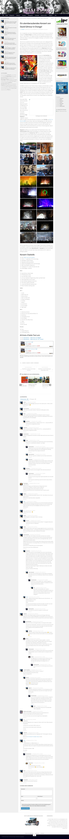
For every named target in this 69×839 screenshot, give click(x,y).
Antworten (24, 406)
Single (3, 88)
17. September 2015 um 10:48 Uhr (36, 421)
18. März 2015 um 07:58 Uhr (31, 402)
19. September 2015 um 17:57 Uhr (41, 587)
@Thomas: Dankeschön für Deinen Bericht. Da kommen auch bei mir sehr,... (10, 58)
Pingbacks (33, 399)
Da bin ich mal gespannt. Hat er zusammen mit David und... (9, 53)
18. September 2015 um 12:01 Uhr (34, 597)
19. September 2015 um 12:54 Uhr (42, 706)
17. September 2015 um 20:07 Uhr (35, 520)
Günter (27, 597)
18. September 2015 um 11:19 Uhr (45, 664)
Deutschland (4, 78)
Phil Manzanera (36, 362)
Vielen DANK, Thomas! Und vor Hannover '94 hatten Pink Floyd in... (10, 64)
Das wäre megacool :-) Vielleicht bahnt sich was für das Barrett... (9, 48)
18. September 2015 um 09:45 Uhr (33, 613)
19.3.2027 (59, 105)
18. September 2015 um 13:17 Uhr (40, 608)
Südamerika (3, 89)
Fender (15, 79)
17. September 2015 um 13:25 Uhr (40, 446)
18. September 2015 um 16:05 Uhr (37, 711)
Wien (10, 89)
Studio (15, 88)
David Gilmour (23, 18)
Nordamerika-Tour (5, 84)
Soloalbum (5, 88)
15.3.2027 (59, 102)
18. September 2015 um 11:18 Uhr (40, 656)
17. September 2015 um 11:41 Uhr (35, 433)
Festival (2, 81)
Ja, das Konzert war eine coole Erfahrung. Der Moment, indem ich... (10, 43)
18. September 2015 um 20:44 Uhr (43, 695)
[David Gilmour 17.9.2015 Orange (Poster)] (45, 147)
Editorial (18, 15)
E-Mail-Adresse (40, 796)
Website (22, 800)
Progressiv (14, 85)
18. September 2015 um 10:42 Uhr (37, 621)
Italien (6, 82)
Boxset (9, 75)
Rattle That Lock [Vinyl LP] (30, 349)
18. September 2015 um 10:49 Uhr (34, 638)
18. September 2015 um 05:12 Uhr (36, 550)
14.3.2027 (59, 101)
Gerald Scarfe (7, 81)
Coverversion (14, 76)
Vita (55, 15)
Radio (5, 86)
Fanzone (24, 15)
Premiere (11, 85)
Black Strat (24, 362)
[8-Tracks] (62, 57)
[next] (50, 385)
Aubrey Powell (3, 75)
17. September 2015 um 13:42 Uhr (40, 454)
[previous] (20, 385)
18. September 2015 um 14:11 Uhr (38, 631)
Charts (2, 76)
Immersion (3, 82)
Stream (12, 88)
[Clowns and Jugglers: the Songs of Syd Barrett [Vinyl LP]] (62, 65)
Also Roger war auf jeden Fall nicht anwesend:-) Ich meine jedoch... (10, 68)
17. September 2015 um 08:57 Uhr (35, 408)
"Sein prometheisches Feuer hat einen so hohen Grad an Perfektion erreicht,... (10, 33)
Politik (2, 85)
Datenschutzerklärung (29, 833)
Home (6, 15)
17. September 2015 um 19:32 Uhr (32, 526)
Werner (23, 29)
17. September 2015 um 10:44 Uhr (33, 427)
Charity (15, 75)
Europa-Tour (28, 362)
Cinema (4, 76)
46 (52, 18)
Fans (13, 79)
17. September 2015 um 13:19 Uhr (34, 440)
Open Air (11, 84)
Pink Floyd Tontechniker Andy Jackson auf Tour (48, 385)
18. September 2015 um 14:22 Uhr (36, 669)
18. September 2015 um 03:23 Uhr (35, 534)
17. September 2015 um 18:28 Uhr (30, 510)
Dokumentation (10, 78)
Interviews (37, 15)
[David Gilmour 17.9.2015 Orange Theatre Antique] (28, 147)
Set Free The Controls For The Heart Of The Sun (10, 28)
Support (50, 15)
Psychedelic (2, 86)
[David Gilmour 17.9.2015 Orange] (28, 170)
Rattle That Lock (44, 18)
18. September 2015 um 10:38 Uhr (43, 579)
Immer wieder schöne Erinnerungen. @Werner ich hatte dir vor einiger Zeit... (10, 23)
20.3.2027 (60, 106)
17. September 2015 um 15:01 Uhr (36, 468)
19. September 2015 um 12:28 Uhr (39, 762)
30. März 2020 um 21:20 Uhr (33, 779)
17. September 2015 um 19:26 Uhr (32, 515)
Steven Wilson (9, 88)
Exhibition (11, 79)
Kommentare (25, 399)
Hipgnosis (14, 81)
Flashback (5, 81)
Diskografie (11, 15)
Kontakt (42, 833)
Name (22, 796)
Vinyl (8, 90)
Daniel (24, 501)
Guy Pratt (32, 362)
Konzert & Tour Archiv (32, 18)
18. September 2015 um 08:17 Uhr (40, 572)
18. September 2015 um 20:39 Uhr (38, 688)
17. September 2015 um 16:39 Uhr (40, 473)
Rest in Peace (8, 86)
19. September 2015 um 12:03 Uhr (37, 753)
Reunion (12, 86)
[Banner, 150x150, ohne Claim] (61, 111)
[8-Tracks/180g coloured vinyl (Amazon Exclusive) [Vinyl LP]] (62, 46)
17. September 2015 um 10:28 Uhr (32, 413)
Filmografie (30, 15)
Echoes (13, 78)
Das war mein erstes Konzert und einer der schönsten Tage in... (10, 39)
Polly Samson (6, 85)
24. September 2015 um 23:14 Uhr (32, 770)
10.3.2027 (59, 98)
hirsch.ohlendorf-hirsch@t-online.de (33, 736)
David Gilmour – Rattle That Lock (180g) (31, 338)
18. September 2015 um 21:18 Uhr (33, 732)
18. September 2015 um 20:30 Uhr (35, 677)
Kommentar (23, 789)
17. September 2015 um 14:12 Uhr (34, 483)
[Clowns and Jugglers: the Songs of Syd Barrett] (62, 36)
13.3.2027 (59, 99)
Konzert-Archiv (44, 15)
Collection (8, 76)
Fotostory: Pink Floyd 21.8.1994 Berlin (32, 385)
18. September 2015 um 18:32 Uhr (31, 719)
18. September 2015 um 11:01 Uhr (40, 649)
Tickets (6, 89)
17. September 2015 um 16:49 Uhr (32, 493)
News (39, 18)
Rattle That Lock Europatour (29, 257)
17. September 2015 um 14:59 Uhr (39, 459)
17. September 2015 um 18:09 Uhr (31, 501)
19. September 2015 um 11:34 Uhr (31, 740)
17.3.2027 (59, 103)
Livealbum (9, 82)
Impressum (37, 833)
